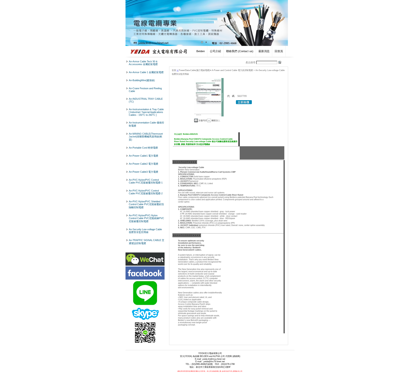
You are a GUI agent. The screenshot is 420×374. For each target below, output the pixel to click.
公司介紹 (215, 51)
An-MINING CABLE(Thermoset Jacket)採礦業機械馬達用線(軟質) (146, 136)
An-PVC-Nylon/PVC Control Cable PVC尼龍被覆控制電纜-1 (146, 181)
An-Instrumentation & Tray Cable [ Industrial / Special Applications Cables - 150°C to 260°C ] (146, 112)
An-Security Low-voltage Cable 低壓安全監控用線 (145, 230)
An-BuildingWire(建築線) (142, 80)
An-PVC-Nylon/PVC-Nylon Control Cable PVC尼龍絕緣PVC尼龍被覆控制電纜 (146, 218)
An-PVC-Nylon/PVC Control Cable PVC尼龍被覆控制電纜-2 (146, 192)
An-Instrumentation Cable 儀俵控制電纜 (146, 124)
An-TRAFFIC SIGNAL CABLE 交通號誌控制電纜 (146, 242)
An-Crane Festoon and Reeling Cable (145, 89)
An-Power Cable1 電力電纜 (143, 155)
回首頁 (279, 51)
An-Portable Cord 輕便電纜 (143, 147)
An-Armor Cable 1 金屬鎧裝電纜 (146, 72)
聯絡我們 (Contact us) (239, 51)
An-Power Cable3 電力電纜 (143, 171)
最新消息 (264, 51)
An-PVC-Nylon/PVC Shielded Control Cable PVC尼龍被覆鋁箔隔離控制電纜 (146, 204)
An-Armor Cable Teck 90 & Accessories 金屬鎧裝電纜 (143, 63)
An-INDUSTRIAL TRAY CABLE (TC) (146, 100)
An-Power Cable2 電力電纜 (143, 163)
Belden (200, 51)
